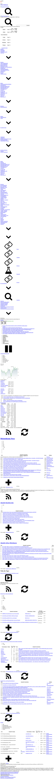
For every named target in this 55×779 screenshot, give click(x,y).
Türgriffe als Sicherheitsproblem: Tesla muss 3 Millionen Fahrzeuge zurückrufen (32, 650)
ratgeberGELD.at (49, 475)
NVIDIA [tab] (4, 337)
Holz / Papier (2, 201)
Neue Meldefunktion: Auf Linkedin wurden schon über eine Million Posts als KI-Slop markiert (35, 658)
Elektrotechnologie (3, 192)
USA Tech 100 (3, 413)
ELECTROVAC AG (29, 744)
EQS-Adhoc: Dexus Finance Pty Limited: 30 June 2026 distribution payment (15, 555)
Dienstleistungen (3, 190)
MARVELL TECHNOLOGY (4, 662)
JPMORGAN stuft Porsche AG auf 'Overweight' (10, 613)
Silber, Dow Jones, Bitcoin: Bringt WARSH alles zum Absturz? (13, 519)
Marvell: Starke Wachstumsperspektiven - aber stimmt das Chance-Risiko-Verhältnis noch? (34, 661)
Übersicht (2, 151)
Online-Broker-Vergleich (4, 140)
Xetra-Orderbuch (9, 772)
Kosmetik (2, 208)
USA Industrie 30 (3, 89)
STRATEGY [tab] (5, 335)
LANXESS (3, 383)
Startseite (1, 49)
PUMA (2, 391)
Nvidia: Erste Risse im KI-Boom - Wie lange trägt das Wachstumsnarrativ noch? (16, 691)
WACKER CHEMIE (4, 385)
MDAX (2, 406)
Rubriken (2, 62)
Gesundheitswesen (3, 196)
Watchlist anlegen (3, 307)
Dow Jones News (50, 459)
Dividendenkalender (3, 139)
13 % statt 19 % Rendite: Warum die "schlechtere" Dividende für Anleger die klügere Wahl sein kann (20, 695)
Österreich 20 (2, 94)
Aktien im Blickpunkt (4, 63)
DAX (2, 405)
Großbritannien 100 (3, 92)
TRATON (2, 388)
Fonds (18, 249)
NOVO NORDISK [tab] (5, 343)
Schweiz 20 (2, 93)
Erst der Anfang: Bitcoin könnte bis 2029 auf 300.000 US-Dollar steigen (15, 692)
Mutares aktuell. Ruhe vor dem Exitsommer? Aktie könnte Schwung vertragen (16, 699)
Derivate (18, 265)
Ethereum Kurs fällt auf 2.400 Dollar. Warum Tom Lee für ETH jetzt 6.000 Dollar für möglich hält (19, 700)
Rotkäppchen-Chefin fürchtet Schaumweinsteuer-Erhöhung (13, 477)
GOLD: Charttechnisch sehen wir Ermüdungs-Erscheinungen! (13, 396)
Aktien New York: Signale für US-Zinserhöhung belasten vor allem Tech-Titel (16, 515)
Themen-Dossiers (3, 73)
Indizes (1, 83)
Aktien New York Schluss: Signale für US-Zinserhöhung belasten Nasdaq (15, 513)
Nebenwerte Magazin (50, 699)
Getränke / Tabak (3, 197)
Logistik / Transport (3, 210)
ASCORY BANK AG (29, 736)
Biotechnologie (3, 188)
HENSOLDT (3, 393)
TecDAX (2, 407)
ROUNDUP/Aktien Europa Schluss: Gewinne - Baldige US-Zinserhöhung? (16, 522)
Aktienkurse (2, 136)
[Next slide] (4, 323)
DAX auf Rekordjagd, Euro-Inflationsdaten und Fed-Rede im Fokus (14, 401)
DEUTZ (2, 381)
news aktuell (49, 470)
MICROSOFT (3, 658)
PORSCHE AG (28, 613)
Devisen (18, 282)
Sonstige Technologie (4, 221)
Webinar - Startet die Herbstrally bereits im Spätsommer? (12, 400)
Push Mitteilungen (3, 321)
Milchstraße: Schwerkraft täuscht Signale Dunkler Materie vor (13, 467)
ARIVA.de (48, 464)
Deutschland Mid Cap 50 (4, 87)
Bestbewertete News (3, 65)
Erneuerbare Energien (4, 193)
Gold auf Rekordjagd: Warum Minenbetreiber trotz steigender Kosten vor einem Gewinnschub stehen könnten (22, 464)
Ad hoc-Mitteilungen (4, 4)
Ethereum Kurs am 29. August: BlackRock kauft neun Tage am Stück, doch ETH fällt (17, 703)
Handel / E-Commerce (4, 199)
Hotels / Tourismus (3, 202)
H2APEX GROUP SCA (30, 751)
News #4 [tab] (4, 338)
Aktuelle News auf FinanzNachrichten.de (7, 680)
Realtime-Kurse (3, 402)
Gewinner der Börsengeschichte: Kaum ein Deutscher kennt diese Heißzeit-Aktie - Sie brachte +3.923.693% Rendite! (23, 458)
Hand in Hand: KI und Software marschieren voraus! (9, 573)
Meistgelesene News (3, 66)
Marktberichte (2, 68)
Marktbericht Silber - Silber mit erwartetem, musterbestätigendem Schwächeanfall (16, 693)
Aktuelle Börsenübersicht (4, 353)
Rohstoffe (2, 219)
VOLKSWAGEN (4, 657)
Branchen (2, 106)
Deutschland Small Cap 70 (5, 86)
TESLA (2, 650)
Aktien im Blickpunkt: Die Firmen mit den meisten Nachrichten (11, 641)
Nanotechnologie (3, 214)
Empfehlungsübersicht (4, 69)
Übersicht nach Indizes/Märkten (5, 84)
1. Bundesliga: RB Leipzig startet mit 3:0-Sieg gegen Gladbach (13, 702)
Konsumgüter (2, 207)
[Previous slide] (1, 323)
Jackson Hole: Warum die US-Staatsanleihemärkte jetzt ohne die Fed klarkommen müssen (18, 689)
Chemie (1, 189)
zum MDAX (2, 380)
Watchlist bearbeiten (3, 304)
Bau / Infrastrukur (3, 186)
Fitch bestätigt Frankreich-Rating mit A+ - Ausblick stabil (13, 459)
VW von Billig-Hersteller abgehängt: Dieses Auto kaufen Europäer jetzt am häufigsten (33, 657)
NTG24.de (49, 683)
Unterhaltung (2, 223)
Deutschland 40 (3, 85)
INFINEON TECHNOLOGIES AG (31, 622)
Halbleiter (2, 198)
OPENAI (2, 651)
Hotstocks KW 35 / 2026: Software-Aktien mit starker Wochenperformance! (16, 475)
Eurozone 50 (2, 170)
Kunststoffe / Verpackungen (5, 209)
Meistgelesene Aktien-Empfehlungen (6, 593)
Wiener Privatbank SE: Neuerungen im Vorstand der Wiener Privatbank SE (17, 547)
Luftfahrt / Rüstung (3, 211)
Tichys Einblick (49, 694)
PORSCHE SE (3, 386)
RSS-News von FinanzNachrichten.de (6, 778)
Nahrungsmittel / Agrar (4, 215)
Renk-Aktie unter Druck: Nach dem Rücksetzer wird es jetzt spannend (15, 465)
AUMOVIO (3, 384)
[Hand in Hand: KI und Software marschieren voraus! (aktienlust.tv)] (8, 581)
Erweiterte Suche (4, 47)
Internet (1, 205)
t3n (47, 467)
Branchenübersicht (3, 107)
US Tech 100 (2, 169)
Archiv (1, 118)
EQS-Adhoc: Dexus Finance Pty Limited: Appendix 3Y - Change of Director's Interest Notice (18, 556)
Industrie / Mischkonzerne (4, 204)
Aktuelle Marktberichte (7, 502)
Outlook (50, 734)
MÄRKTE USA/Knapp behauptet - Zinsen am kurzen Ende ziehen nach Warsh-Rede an (18, 516)
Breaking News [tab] (5, 336)
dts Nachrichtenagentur (50, 477)
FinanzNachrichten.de (50, 466)
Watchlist (18, 300)
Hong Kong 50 (3, 96)
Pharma (1, 218)
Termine (1, 72)
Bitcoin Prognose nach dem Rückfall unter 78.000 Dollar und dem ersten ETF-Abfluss (17, 688)
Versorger (2, 224)
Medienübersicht (3, 117)
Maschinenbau (2, 212)
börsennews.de (49, 461)
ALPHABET (3, 654)
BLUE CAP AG (28, 740)
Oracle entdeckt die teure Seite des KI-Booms (10, 683)
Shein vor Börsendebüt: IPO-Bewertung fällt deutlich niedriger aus (14, 461)
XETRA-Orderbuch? (4, 152)
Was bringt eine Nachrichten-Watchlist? (7, 306)
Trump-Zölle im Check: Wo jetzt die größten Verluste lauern (13, 468)
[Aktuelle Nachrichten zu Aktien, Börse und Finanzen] (4, 6)
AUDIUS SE (28, 738)
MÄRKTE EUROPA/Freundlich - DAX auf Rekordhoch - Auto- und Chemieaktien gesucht (18, 520)
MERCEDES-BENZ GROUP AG (31, 620)
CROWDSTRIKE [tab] (5, 341)
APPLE (2, 655)
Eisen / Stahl (2, 191)
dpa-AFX (48, 474)
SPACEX (2, 653)
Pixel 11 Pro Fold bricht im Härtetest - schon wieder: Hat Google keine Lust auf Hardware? (34, 654)
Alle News (2, 52)
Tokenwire (48, 688)
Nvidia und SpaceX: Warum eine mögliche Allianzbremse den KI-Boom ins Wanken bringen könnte (36, 653)
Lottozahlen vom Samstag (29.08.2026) (9, 684)
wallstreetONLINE (50, 458)
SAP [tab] (3, 342)
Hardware (2, 200)
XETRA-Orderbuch (3, 150)
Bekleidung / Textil (3, 187)
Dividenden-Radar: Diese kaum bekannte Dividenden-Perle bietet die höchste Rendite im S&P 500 (20, 462)
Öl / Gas (1, 217)
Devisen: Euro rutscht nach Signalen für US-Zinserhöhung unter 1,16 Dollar (16, 514)
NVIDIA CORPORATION (30, 615)
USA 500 (2, 168)
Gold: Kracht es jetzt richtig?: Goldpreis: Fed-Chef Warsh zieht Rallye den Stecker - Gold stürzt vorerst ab (21, 460)
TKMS (2, 392)
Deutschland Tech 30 (4, 88)
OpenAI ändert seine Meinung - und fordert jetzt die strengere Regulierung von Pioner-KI (34, 651)
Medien (1, 116)
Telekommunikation (3, 222)
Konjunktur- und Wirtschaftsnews (6, 67)
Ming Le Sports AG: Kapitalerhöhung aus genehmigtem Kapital (15, 546)
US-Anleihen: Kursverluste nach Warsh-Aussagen (11, 518)
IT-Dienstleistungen (3, 206)
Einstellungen (2, 305)
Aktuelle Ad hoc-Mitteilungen (8, 543)
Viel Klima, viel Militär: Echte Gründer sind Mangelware (12, 694)
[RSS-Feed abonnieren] (8, 435)
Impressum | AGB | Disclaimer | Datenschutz (8, 777)
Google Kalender (47, 734)
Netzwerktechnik (3, 216)
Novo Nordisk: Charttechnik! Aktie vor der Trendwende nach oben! (14, 466)
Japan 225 (2, 95)
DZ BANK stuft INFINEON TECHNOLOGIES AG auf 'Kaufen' (13, 622)
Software (1, 220)
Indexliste (2, 162)
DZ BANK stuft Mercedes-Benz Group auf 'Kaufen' (11, 620)
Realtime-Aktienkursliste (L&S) (5, 138)
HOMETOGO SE (29, 753)
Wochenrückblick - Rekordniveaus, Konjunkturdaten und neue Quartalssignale (16, 398)
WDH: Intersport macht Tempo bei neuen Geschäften (12, 474)
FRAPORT (3, 390)
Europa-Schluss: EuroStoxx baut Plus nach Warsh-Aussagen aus (14, 521)
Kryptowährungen (3, 283)
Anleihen (18, 257)
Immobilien (2, 203)
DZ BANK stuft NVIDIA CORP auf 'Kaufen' (10, 615)
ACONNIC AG (28, 733)
